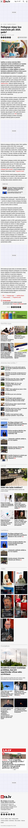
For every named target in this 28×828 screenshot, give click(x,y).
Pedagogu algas (9, 295)
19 (14, 458)
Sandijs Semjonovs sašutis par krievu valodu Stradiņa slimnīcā (17, 456)
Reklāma (6, 818)
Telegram (15, 303)
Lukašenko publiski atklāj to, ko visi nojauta (17, 439)
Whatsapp (21, 303)
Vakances (23, 820)
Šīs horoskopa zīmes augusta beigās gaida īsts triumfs (15, 404)
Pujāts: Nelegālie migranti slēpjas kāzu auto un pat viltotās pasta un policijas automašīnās (20, 522)
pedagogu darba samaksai (7, 169)
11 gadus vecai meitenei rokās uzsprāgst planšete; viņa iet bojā (14, 414)
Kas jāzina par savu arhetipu (13, 394)
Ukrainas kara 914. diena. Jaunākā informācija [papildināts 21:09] (15, 379)
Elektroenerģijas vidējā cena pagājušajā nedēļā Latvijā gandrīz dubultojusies (7, 504)
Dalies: (8, 307)
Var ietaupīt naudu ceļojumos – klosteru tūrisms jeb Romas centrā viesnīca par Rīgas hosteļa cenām (15, 399)
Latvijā (4, 24)
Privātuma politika (15, 818)
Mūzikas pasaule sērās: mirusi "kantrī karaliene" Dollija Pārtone (20, 693)
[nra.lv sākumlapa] (6, 1)
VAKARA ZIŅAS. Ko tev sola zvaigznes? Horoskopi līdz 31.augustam (13, 385)
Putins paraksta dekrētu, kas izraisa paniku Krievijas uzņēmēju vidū (15, 192)
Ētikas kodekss (17, 820)
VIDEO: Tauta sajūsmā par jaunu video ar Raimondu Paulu (15, 389)
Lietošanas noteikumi (5, 820)
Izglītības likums (4, 83)
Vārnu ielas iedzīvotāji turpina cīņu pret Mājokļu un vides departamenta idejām (20, 505)
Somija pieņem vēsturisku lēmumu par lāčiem (16, 447)
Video (3, 569)
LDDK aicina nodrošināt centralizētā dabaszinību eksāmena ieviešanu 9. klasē (7, 338)
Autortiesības (11, 820)
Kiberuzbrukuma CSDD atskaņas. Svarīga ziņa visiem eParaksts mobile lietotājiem (6, 522)
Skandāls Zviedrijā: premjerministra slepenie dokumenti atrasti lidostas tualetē (15, 374)
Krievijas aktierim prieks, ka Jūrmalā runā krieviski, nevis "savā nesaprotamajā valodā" (16, 410)
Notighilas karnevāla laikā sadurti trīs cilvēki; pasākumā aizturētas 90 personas (15, 368)
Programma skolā (20, 171)
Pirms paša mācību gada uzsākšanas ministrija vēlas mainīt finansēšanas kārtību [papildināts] (7, 355)
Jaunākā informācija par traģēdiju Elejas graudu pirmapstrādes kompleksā (20, 710)
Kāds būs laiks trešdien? (11, 487)
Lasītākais (4, 419)
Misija (10, 818)
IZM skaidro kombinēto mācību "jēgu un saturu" (19, 337)
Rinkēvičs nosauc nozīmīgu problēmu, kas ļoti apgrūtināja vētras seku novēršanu (13, 670)
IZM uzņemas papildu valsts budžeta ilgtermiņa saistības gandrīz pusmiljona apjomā (20, 355)
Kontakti (2, 822)
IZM (15, 113)
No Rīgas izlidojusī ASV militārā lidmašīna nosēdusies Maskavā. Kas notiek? (17, 423)
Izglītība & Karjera (11, 24)
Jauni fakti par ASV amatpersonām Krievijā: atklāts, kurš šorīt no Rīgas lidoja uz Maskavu (7, 694)
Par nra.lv (2, 818)
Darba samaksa (5, 297)
